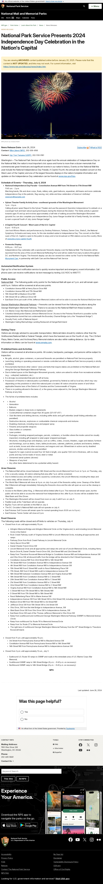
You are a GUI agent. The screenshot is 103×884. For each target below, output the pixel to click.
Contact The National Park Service (15, 869)
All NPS (22, 779)
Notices (4, 865)
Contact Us (6, 761)
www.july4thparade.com (15, 197)
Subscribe (81, 147)
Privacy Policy (7, 858)
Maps (18, 18)
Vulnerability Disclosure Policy (66, 862)
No (25, 719)
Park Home (14, 25)
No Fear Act (58, 854)
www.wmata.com (44, 342)
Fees (33, 18)
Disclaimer (58, 858)
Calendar (25, 18)
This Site (8, 779)
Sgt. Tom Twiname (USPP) (20, 155)
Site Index (58, 748)
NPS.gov (4, 25)
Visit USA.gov (62, 878)
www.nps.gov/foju (67, 176)
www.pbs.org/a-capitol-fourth (19, 239)
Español (57, 752)
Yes (26, 712)
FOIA (3, 862)
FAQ (56, 744)
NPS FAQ (5, 873)
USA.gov (57, 865)
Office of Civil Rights (62, 869)
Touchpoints (70, 728)
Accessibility (6, 854)
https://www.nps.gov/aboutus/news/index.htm (24, 66)
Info (2, 18)
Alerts (9, 18)
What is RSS (96, 147)
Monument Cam (11, 258)
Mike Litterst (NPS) (17, 150)
